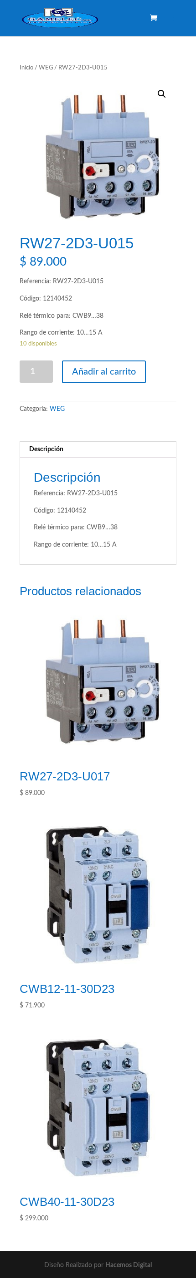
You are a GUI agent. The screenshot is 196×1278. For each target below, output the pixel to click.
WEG (46, 68)
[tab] (98, 450)
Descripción (46, 449)
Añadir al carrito (104, 371)
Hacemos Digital (128, 1265)
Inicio (26, 68)
